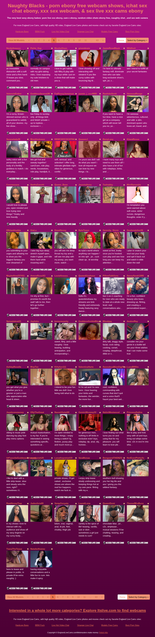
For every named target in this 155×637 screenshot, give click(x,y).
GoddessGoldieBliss (89, 321)
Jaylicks (34, 321)
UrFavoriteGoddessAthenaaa (21, 458)
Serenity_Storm (111, 230)
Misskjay (107, 321)
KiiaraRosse (133, 139)
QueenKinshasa (87, 275)
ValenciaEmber (13, 93)
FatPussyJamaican (64, 93)
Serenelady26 (13, 139)
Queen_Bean (61, 184)
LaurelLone (84, 503)
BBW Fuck (40, 31)
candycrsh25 (37, 458)
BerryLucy (108, 139)
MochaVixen (60, 48)
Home (121, 40)
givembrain (84, 48)
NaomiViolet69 (61, 412)
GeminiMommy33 (87, 412)
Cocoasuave (12, 184)
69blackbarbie (13, 230)
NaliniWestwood (111, 412)
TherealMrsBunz (135, 503)
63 (97, 40)
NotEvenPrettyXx (135, 458)
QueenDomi (109, 503)
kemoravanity (61, 321)
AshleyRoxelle (13, 367)
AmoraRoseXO (37, 275)
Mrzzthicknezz (37, 139)
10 (79, 40)
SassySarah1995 (135, 275)
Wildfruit (131, 48)
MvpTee (34, 367)
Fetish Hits (103, 633)
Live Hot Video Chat (60, 31)
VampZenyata (61, 503)
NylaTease (84, 230)
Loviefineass (61, 275)
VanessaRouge (134, 93)
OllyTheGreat (37, 412)
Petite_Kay (35, 48)
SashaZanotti (37, 184)
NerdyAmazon (13, 48)
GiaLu (33, 230)
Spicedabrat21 (13, 321)
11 (85, 40)
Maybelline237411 (15, 275)
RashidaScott (110, 93)
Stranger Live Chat (85, 31)
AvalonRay (132, 321)
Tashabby (108, 184)
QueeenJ (83, 139)
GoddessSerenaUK (40, 93)
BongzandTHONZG (112, 458)
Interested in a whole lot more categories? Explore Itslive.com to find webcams (77, 610)
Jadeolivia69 (36, 503)
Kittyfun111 (60, 367)
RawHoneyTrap (14, 503)
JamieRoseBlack (111, 48)
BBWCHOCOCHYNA (64, 139)
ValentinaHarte (86, 367)
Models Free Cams (109, 31)
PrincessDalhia (134, 412)
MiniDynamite (134, 184)
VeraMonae (84, 458)
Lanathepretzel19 (63, 458)
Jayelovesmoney (15, 412)
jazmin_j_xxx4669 (88, 93)
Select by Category (136, 40)
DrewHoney (60, 230)
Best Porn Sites (132, 31)
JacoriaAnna (85, 184)
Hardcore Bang (21, 31)
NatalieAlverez (37, 549)
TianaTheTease (14, 549)
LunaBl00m (133, 367)
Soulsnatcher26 (135, 230)
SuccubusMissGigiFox (114, 367)
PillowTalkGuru (110, 275)
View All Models (16, 40)
